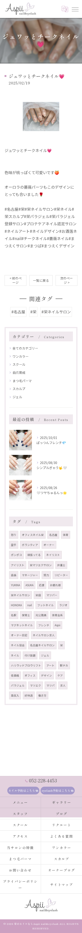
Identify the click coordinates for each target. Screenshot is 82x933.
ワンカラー (20, 356)
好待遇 (29, 695)
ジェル (17, 397)
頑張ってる (34, 555)
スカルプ (19, 388)
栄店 (38, 595)
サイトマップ (61, 884)
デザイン (46, 675)
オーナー (49, 545)
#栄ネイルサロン (56, 311)
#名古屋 (18, 311)
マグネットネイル (22, 625)
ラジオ (63, 605)
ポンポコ (16, 555)
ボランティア (30, 545)
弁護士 (61, 565)
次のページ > (66, 280)
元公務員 (41, 615)
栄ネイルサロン (20, 595)
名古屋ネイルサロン (42, 645)
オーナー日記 (19, 635)
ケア (60, 675)
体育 (65, 535)
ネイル (15, 655)
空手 (13, 545)
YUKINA (15, 585)
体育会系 (57, 615)
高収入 (15, 695)
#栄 (33, 311)
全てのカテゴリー (25, 348)
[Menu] (75, 9)
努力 (46, 575)
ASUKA (29, 585)
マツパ (50, 685)
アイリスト (17, 565)
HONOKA (16, 605)
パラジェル (18, 685)
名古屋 (53, 535)
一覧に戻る (41, 280)
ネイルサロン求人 (44, 635)
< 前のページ (16, 280)
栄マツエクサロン (41, 565)
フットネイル (45, 605)
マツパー (51, 595)
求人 (63, 685)
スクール (19, 364)
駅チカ (64, 665)
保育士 (26, 615)
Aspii (57, 625)
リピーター (61, 575)
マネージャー (30, 575)
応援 (41, 585)
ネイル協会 (18, 645)
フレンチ (43, 625)
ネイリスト (53, 555)
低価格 (15, 675)
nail (29, 605)
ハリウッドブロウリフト (26, 665)
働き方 (42, 695)
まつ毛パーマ (22, 380)
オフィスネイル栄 (33, 535)
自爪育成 (19, 372)
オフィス (30, 675)
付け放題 (30, 655)
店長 (13, 575)
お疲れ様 (55, 585)
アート (50, 665)
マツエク (35, 685)
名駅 (13, 615)
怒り (13, 535)
